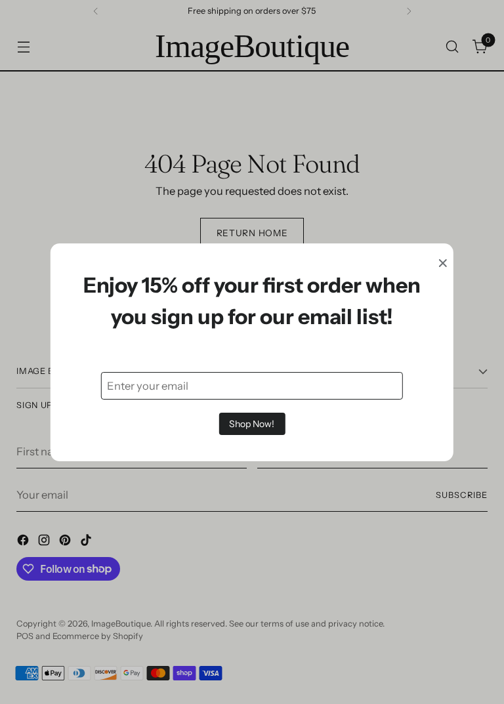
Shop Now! (251, 424)
